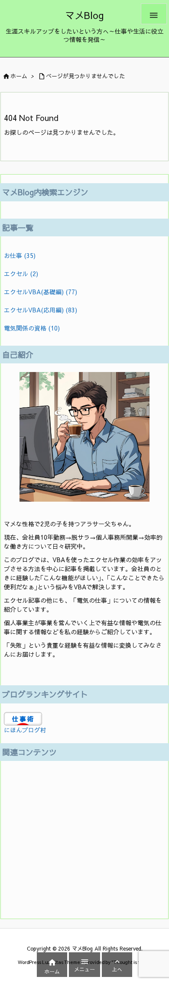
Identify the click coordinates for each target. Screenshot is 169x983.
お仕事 (20, 255)
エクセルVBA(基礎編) (40, 291)
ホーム (18, 76)
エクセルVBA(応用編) (40, 309)
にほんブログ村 (25, 729)
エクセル (21, 273)
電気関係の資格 (32, 328)
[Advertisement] (58, 834)
